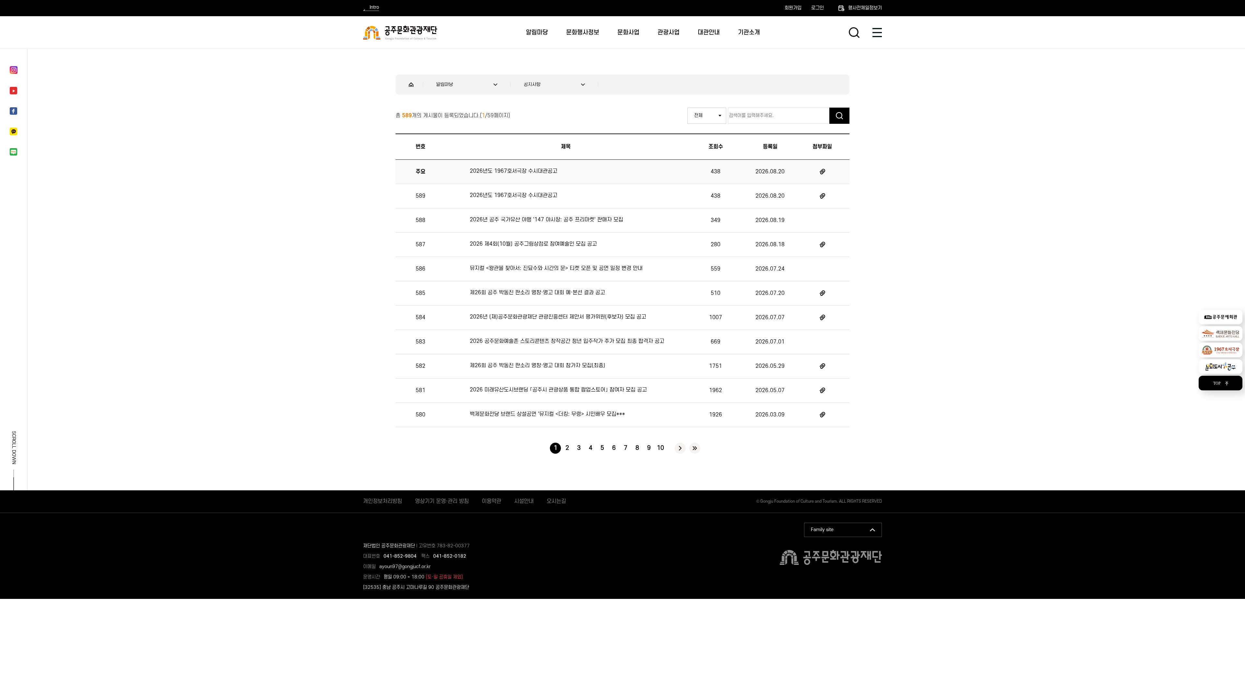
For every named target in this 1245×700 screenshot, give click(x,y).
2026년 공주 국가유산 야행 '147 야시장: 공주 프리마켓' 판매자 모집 (546, 219)
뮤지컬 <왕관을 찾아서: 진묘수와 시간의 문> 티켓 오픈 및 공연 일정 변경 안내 (556, 268)
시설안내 (524, 501)
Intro (374, 7)
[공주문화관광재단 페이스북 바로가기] (14, 111)
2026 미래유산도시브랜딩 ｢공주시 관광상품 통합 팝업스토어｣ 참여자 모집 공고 (558, 389)
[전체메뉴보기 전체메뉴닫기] (877, 32)
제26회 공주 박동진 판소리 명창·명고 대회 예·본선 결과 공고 (537, 292)
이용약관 (491, 501)
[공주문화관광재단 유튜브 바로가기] (14, 90)
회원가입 (793, 8)
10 (660, 448)
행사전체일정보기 (865, 8)
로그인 (817, 8)
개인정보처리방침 (382, 501)
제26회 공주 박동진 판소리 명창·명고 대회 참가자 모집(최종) (537, 365)
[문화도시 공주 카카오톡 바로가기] (14, 131)
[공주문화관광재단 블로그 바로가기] (14, 152)
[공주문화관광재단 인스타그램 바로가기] (14, 70)
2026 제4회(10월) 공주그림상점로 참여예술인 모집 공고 (533, 244)
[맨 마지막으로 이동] (694, 448)
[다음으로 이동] (680, 448)
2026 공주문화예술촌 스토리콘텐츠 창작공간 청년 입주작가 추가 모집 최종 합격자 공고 (567, 341)
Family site (822, 529)
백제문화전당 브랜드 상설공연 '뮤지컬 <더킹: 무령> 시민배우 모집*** (547, 414)
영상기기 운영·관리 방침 (442, 501)
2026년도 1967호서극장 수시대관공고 (513, 171)
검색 (854, 32)
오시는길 (556, 501)
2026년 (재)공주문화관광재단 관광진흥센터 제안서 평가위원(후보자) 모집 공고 (558, 317)
